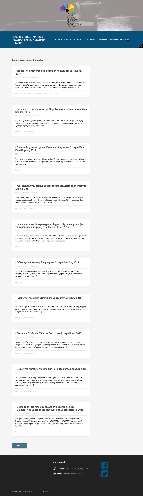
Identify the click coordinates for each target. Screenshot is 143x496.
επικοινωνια (113, 40)
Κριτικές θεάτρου (30, 93)
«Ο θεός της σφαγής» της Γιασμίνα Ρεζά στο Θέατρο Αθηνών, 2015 (51, 369)
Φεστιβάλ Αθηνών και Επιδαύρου (47, 93)
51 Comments (29, 317)
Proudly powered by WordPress (23, 492)
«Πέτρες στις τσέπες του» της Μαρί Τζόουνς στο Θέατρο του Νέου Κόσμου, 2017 (51, 111)
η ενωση (58, 40)
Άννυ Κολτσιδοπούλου (32, 77)
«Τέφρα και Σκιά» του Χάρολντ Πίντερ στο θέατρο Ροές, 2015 (48, 333)
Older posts (19, 446)
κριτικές (80, 40)
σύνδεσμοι (102, 40)
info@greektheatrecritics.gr (73, 473)
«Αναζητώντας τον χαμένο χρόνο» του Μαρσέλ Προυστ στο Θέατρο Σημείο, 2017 (50, 187)
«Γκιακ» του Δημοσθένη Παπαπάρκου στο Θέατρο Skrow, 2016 (48, 298)
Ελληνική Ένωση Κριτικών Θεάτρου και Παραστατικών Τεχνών (29, 39)
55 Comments (29, 353)
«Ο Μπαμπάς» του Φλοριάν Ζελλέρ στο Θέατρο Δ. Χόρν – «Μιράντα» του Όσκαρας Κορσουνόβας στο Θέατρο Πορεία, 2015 (49, 408)
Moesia (45, 492)
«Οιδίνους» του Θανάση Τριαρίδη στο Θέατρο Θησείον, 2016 (47, 262)
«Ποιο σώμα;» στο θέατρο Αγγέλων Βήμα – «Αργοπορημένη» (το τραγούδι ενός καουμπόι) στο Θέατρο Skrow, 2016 (49, 226)
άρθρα (72, 40)
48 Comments (29, 131)
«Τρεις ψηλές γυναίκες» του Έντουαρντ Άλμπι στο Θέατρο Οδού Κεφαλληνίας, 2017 (49, 149)
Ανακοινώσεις (91, 40)
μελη (66, 40)
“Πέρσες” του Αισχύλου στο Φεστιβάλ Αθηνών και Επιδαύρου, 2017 (48, 72)
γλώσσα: (123, 40)
